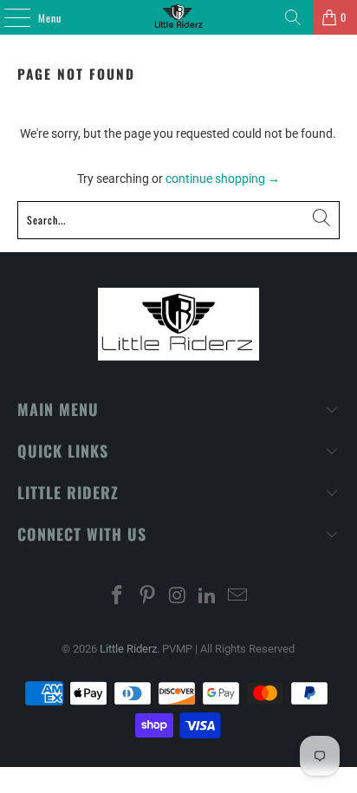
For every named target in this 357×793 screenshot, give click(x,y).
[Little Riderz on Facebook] (118, 597)
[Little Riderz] (178, 17)
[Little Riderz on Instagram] (178, 597)
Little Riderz (128, 648)
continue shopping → (223, 178)
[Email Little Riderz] (238, 597)
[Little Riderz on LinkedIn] (208, 597)
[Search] (292, 17)
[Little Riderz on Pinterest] (147, 597)
